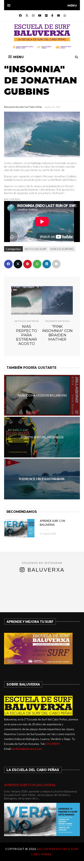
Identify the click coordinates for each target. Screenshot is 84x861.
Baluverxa (46, 570)
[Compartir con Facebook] (8, 264)
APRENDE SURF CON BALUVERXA (29, 785)
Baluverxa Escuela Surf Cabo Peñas (23, 107)
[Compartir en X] (18, 264)
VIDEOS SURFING (62, 249)
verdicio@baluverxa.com (26, 748)
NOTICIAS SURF (35, 249)
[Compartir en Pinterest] (27, 264)
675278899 (52, 743)
